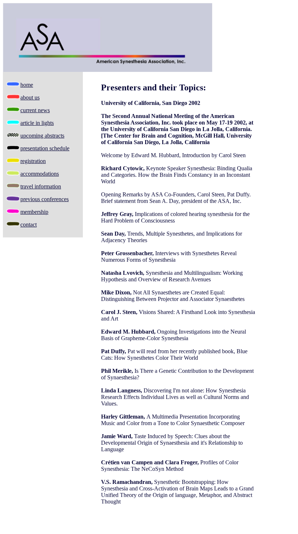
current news (35, 110)
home (26, 85)
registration (33, 161)
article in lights (37, 123)
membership (34, 212)
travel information (40, 186)
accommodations (39, 174)
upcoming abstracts (42, 136)
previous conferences (44, 199)
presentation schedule (44, 148)
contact (28, 224)
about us (30, 97)
